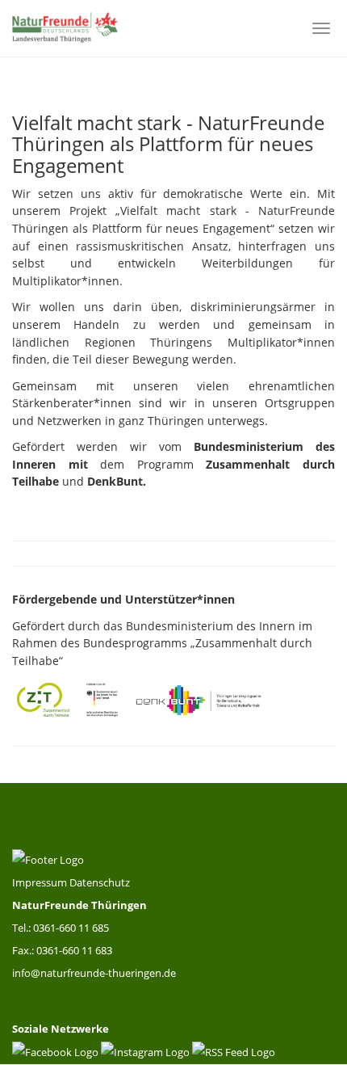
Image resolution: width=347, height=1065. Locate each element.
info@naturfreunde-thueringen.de (94, 973)
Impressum (40, 882)
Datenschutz (99, 882)
